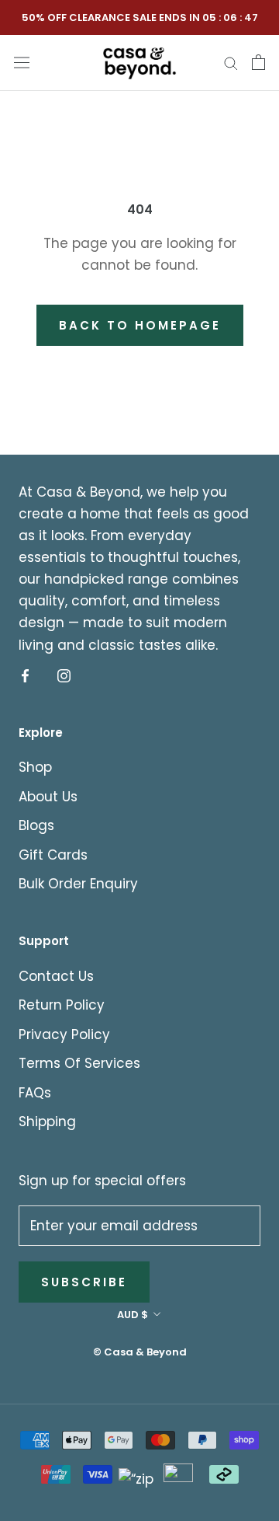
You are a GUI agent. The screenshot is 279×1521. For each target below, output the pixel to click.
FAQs (35, 1092)
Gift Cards (53, 855)
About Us (48, 796)
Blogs (36, 825)
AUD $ (132, 1314)
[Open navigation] (21, 61)
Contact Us (56, 976)
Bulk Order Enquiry (78, 883)
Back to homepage (140, 325)
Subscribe (84, 1282)
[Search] (231, 62)
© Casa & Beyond (140, 1352)
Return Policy (62, 1005)
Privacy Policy (64, 1034)
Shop (35, 767)
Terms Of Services (79, 1063)
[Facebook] (25, 675)
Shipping (47, 1121)
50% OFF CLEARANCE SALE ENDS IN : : (140, 17)
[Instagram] (64, 675)
